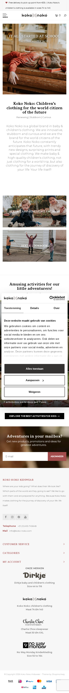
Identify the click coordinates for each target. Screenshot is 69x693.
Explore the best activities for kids (32, 416)
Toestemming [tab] (12, 307)
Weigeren (34, 391)
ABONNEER (57, 456)
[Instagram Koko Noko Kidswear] (12, 517)
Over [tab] (57, 307)
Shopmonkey (58, 674)
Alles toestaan (34, 368)
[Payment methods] (10, 681)
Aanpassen (32, 380)
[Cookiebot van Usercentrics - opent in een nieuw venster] (49, 298)
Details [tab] (34, 307)
